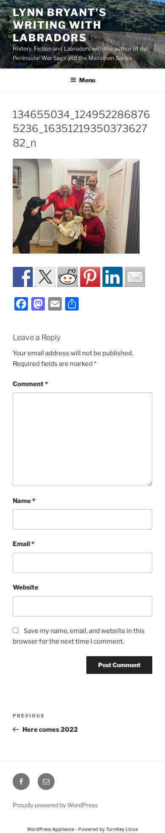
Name (24, 501)
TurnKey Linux (122, 829)
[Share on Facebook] (23, 277)
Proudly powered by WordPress (55, 805)
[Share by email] (135, 277)
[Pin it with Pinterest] (90, 277)
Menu (87, 80)
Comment (30, 384)
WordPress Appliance (50, 829)
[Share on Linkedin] (112, 277)
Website (25, 587)
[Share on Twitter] (45, 277)
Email (23, 544)
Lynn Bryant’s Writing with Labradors (60, 25)
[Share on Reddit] (68, 277)
